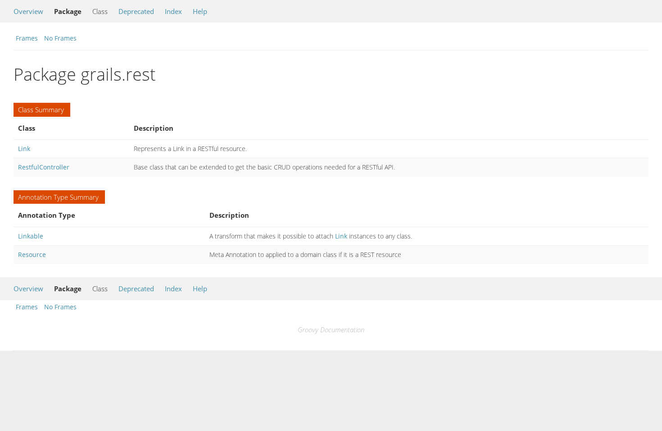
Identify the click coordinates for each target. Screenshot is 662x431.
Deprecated (136, 11)
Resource (32, 254)
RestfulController (43, 167)
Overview (28, 11)
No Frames (60, 38)
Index (173, 11)
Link (24, 148)
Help (200, 11)
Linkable (30, 236)
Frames (27, 38)
